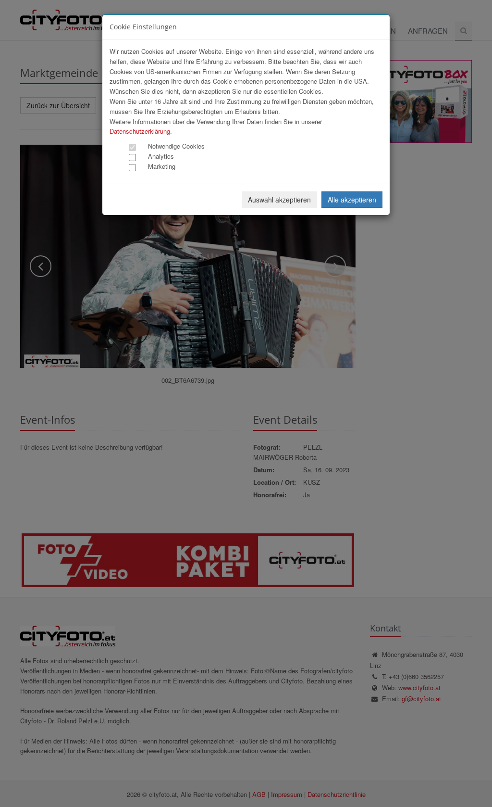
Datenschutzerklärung (140, 131)
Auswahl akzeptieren (279, 199)
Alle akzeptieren (352, 199)
